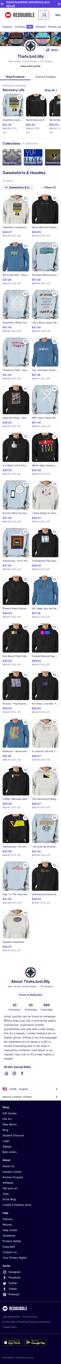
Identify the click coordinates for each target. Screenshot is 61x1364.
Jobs (6, 1193)
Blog (5, 1130)
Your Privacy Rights (15, 1257)
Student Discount (13, 1135)
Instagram (14, 1272)
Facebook (14, 1277)
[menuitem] (7, 26)
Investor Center (12, 1171)
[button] (12, 157)
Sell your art (10, 1188)
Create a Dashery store (17, 1204)
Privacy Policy (29, 1316)
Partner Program (13, 1177)
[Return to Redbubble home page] (19, 15)
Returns (7, 1224)
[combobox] (43, 14)
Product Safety (12, 1241)
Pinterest (13, 1294)
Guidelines (9, 1235)
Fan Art (7, 1118)
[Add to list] (19, 97)
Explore (7, 26)
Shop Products (15, 76)
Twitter (12, 1283)
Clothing (23, 26)
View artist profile (30, 66)
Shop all (49, 90)
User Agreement (11, 1316)
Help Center (10, 1230)
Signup (7, 1146)
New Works (10, 1124)
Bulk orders (10, 1152)
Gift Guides (10, 1113)
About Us (8, 1166)
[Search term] (44, 15)
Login (6, 1141)
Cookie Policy (10, 1327)
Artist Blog (9, 1199)
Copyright (9, 1246)
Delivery (8, 1219)
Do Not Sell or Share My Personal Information (26, 1321)
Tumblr (12, 1288)
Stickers (41, 26)
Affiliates (8, 1182)
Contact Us (10, 1252)
